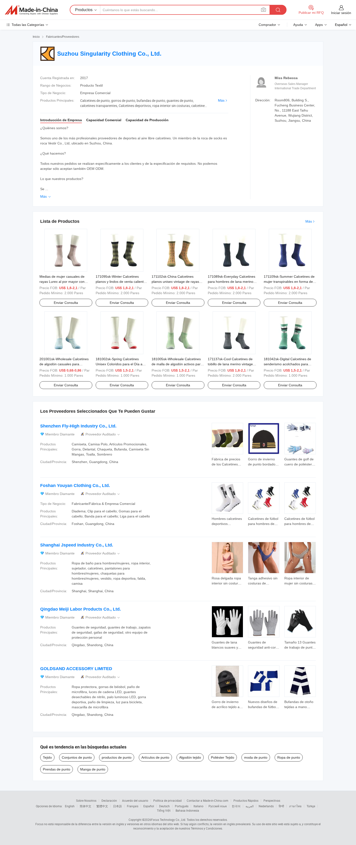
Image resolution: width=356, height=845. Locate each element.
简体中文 (85, 806)
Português (181, 806)
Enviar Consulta (66, 303)
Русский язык (218, 806)
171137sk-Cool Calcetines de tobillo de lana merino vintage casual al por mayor (230, 364)
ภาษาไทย (295, 806)
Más (221, 100)
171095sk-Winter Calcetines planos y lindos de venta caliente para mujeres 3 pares (121, 282)
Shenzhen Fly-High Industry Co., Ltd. (78, 426)
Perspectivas (271, 800)
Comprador (267, 25)
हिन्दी (281, 806)
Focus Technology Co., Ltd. (168, 820)
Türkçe (311, 806)
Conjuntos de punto (77, 757)
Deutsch (164, 806)
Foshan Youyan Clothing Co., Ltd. (75, 485)
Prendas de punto (56, 769)
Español (148, 806)
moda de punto (255, 757)
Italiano (198, 806)
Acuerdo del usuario (135, 800)
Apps (319, 25)
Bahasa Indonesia (187, 810)
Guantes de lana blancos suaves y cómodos (225, 647)
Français (132, 806)
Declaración (109, 800)
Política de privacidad (167, 800)
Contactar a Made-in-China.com (207, 800)
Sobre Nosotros (86, 800)
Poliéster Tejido (222, 757)
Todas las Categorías (28, 25)
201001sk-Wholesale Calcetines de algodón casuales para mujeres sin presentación (64, 364)
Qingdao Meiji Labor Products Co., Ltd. (80, 609)
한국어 (236, 806)
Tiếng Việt (163, 810)
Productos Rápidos (245, 800)
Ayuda (298, 25)
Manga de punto (92, 769)
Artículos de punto (155, 757)
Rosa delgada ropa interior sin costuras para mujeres (227, 583)
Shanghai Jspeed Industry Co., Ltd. (76, 545)
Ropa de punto (288, 757)
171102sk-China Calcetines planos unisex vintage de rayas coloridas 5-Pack (175, 282)
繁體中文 (102, 806)
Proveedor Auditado (103, 434)
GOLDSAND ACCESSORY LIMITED (76, 668)
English (70, 806)
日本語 (117, 806)
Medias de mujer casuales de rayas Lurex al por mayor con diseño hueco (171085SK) (62, 282)
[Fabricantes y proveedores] (31, 10)
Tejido (47, 757)
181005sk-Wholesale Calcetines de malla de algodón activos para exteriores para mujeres (177, 364)
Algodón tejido (190, 757)
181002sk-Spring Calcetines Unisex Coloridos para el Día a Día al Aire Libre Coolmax (119, 364)
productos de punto (117, 757)
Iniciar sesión (341, 13)
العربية (250, 806)
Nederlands (266, 806)
